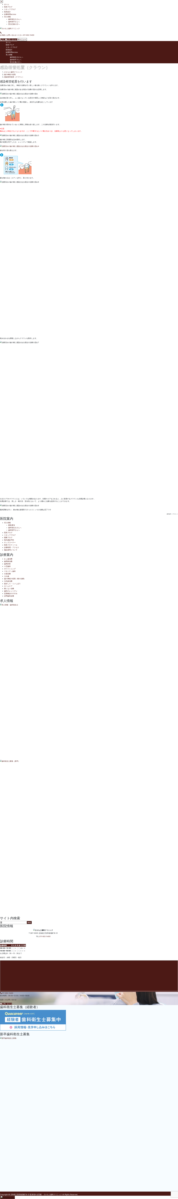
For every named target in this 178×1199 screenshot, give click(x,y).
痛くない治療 (9, 588)
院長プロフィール (10, 545)
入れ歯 (6, 576)
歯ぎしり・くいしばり (12, 584)
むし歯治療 (8, 559)
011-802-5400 (44, 936)
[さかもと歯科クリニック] (10, 28)
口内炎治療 (8, 581)
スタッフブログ (10, 9)
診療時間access (10, 14)
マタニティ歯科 (10, 571)
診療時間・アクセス (11, 547)
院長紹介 (7, 12)
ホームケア (8, 586)
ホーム (6, 4)
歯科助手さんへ (14, 22)
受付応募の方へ (14, 24)
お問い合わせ (7, 1004)
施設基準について (10, 550)
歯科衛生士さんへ (14, 19)
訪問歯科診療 (9, 596)
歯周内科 (7, 564)
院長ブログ (8, 7)
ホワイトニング (10, 569)
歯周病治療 (8, 561)
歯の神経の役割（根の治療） (15, 579)
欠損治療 (7, 574)
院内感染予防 (9, 540)
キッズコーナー (10, 542)
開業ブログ (8, 537)
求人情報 (7, 17)
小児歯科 (7, 566)
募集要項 (11, 525)
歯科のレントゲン (10, 591)
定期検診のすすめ (10, 593)
